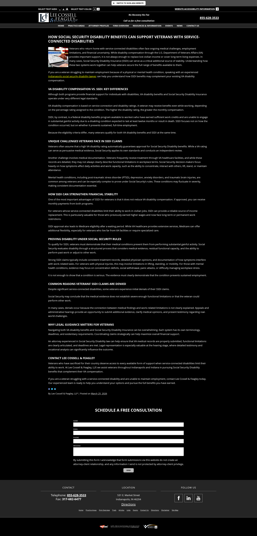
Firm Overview (121, 25)
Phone (76, 438)
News (180, 25)
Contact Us (193, 25)
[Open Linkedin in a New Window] (188, 498)
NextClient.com (135, 527)
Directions (128, 504)
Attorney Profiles (99, 25)
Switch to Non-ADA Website (130, 3)
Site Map (175, 510)
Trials (114, 510)
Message (77, 446)
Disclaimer (165, 510)
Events (169, 25)
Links (129, 510)
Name (75, 421)
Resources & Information (147, 25)
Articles (121, 510)
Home (61, 25)
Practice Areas (76, 25)
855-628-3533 (209, 18)
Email (75, 429)
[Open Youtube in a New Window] (198, 498)
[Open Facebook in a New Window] (179, 498)
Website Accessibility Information (195, 9)
